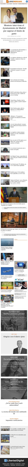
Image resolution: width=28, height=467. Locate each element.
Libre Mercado (14, 1)
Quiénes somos (6, 463)
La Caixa (21, 279)
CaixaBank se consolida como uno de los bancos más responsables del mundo (20, 297)
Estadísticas (7, 465)
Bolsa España (3, 3)
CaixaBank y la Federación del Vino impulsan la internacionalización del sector (20, 294)
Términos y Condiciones (15, 463)
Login (27, 1)
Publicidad (12, 465)
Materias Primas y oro (22, 3)
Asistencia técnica (20, 465)
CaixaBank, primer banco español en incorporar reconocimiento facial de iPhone (21, 290)
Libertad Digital (14, 460)
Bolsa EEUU (15, 3)
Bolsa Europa (9, 3)
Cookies (23, 463)
